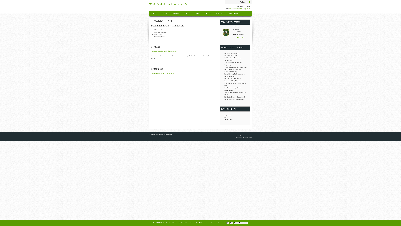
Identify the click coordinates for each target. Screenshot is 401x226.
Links (197, 14)
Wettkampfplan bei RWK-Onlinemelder (164, 51)
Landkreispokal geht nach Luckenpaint (232, 89)
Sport (187, 14)
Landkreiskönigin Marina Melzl (234, 99)
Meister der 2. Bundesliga (232, 78)
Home (153, 14)
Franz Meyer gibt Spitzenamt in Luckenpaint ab (234, 75)
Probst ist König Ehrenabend (233, 81)
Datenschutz (168, 134)
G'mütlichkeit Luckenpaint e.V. (168, 4)
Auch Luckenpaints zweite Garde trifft (235, 84)
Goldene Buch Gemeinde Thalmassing (232, 59)
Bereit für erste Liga (230, 72)
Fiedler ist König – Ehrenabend (234, 97)
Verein (164, 14)
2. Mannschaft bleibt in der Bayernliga (233, 64)
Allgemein (227, 115)
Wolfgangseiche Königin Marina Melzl (235, 94)
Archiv (208, 14)
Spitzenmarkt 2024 (230, 55)
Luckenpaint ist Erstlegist (232, 69)
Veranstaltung (228, 119)
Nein (231, 223)
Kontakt (219, 14)
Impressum (233, 14)
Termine (175, 14)
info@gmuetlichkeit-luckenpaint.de (239, 9)
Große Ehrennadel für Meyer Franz (235, 67)
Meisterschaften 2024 (231, 53)
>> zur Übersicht (238, 38)
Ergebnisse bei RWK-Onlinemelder (162, 73)
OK (228, 223)
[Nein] (398, 223)
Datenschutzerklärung (240, 223)
